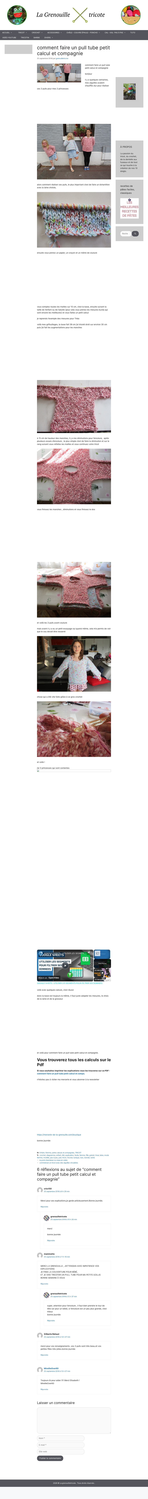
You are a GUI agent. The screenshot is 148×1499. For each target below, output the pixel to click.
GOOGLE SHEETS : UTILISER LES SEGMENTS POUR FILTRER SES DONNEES (64, 953)
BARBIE (37, 37)
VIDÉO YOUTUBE (9, 37)
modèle (46, 1158)
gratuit (91, 1155)
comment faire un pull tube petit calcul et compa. (61, 1073)
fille (87, 1155)
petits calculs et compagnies (63, 1153)
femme (82, 1155)
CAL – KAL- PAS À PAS (114, 32)
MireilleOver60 (51, 1368)
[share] (89, 952)
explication (69, 1155)
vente (92, 1158)
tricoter (70, 1158)
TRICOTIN (25, 37)
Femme (48, 1153)
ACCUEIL (6, 32)
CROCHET (36, 32)
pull (60, 1158)
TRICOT (21, 32)
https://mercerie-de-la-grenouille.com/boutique (59, 1135)
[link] (40, 953)
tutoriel (86, 1158)
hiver (97, 1155)
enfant (58, 1155)
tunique (76, 1158)
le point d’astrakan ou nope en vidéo (54, 1160)
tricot (64, 1158)
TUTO (132, 32)
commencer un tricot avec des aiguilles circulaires (59, 1163)
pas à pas (54, 1158)
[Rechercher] (135, 233)
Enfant (42, 1153)
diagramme (50, 1155)
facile (77, 1155)
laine (101, 1155)
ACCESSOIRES (53, 32)
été (63, 1155)
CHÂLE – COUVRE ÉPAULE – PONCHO (82, 32)
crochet (43, 1155)
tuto (81, 1158)
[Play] (102, 972)
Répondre (44, 1207)
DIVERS (47, 37)
